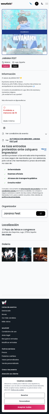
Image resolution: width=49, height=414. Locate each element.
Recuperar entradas (10, 339)
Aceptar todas (24, 407)
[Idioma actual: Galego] (31, 3)
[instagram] (4, 128)
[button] (40, 213)
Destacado (6, 311)
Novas (4, 314)
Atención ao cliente (10, 374)
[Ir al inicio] (4, 302)
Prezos (4, 352)
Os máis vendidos (9, 318)
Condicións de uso (9, 331)
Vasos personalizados (10, 360)
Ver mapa (6, 234)
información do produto (30, 189)
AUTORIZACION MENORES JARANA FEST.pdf (25, 140)
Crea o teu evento (9, 370)
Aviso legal (6, 335)
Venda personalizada (10, 363)
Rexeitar (24, 395)
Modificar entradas (9, 342)
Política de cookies (17, 390)
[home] (6, 4)
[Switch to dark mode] (42, 3)
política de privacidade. (11, 197)
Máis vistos (6, 321)
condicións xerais (9, 191)
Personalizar (24, 401)
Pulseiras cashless (9, 356)
